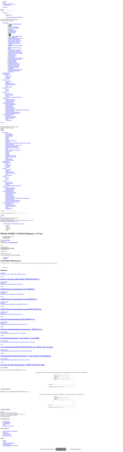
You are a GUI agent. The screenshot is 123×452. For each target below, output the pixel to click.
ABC (7, 75)
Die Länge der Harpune (5, 255)
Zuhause (2, 220)
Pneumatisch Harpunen (10, 100)
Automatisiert (8, 76)
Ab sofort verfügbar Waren (8, 426)
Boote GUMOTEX (10, 160)
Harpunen (5, 98)
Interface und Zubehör (10, 117)
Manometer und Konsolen (11, 116)
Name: (55, 374)
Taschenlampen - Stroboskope (12, 146)
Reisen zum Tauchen (7, 435)
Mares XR (8, 141)
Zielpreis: (55, 378)
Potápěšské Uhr (9, 120)
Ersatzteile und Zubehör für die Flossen (14, 97)
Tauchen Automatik (10, 144)
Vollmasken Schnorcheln (11, 84)
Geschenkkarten (9, 159)
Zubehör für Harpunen (10, 99)
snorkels (7, 89)
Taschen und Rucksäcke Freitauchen (13, 112)
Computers (8, 77)
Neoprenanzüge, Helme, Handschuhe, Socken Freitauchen (17, 109)
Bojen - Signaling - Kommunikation (13, 149)
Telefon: (55, 377)
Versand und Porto (7, 5)
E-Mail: (55, 376)
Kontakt (4, 1)
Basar (7, 157)
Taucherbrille (8, 81)
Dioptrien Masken (9, 83)
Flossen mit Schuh (9, 94)
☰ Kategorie (5, 22)
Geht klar (61, 449)
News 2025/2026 (9, 136)
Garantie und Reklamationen (9, 3)
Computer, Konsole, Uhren (8, 114)
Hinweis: (50, 384)
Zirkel (7, 119)
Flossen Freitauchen (10, 105)
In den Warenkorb (4, 281)
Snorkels (5, 87)
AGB (4, 2)
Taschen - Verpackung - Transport (12, 147)
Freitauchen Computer (10, 107)
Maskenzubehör (9, 86)
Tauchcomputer (9, 115)
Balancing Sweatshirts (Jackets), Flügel (13, 145)
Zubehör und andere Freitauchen (12, 113)
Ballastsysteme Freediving (11, 104)
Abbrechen (8, 389)
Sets (6, 85)
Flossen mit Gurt (9, 93)
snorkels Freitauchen (10, 111)
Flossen (4, 92)
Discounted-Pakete (7, 74)
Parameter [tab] (5, 258)
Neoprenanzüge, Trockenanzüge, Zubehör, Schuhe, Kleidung (18, 143)
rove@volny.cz (14, 412)
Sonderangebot (6, 73)
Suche (2, 10)
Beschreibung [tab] (6, 257)
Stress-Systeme (9, 151)
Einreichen (3, 389)
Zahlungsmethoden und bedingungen (10, 445)
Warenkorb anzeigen (10, 17)
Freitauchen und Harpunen (8, 102)
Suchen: (2, 210)
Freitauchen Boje (9, 106)
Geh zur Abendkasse (18, 17)
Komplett (7, 78)
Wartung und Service (7, 446)
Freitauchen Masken (10, 108)
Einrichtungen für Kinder (11, 156)
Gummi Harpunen (9, 101)
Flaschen (7, 152)
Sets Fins (7, 96)
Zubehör (7, 91)
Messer (7, 148)
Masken (4, 79)
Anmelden (5, 7)
